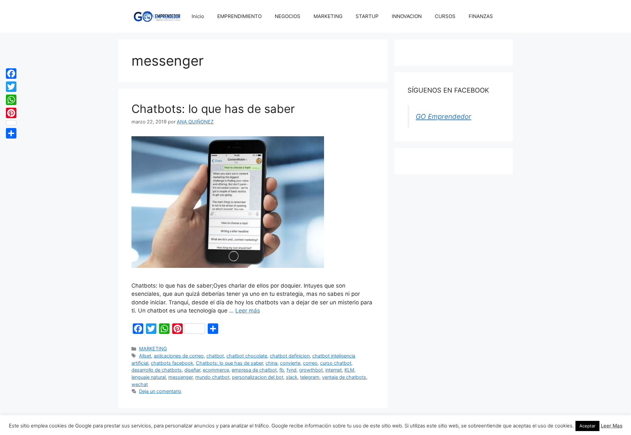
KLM (349, 370)
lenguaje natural (148, 377)
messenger (180, 377)
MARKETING (328, 16)
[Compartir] (11, 133)
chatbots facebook (172, 363)
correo (310, 363)
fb (281, 370)
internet (333, 370)
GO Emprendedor (443, 116)
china (271, 363)
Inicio (198, 16)
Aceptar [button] (587, 425)
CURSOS (445, 16)
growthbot (311, 370)
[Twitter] (11, 86)
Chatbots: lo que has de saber (213, 109)
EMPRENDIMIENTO (239, 16)
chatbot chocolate (246, 356)
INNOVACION (407, 16)
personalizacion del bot (257, 377)
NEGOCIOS (287, 16)
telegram (309, 377)
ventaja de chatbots (344, 377)
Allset (145, 356)
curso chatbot (335, 363)
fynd (291, 370)
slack (291, 377)
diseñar (192, 370)
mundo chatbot (212, 377)
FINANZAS (481, 16)
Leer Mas (611, 426)
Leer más (247, 310)
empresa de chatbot (254, 370)
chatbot (215, 356)
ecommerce (216, 370)
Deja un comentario (160, 391)
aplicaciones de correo (179, 356)
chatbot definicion (290, 356)
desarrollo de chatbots (156, 370)
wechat (139, 384)
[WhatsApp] (11, 99)
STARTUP (367, 16)
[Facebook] (11, 73)
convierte (290, 363)
